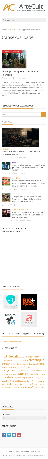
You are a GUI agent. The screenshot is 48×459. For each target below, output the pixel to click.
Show (34, 384)
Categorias (6, 414)
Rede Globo (13, 383)
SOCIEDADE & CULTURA (20, 209)
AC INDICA (5, 149)
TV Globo (39, 387)
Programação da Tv (26, 381)
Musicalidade (13, 374)
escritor (26, 364)
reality (36, 381)
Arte (3, 357)
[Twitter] (9, 435)
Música (23, 374)
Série (8, 387)
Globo (26, 367)
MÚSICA (15, 162)
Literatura (24, 370)
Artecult (11, 356)
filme (15, 367)
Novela (32, 374)
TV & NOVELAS (17, 194)
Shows (39, 384)
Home (14, 30)
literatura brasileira (38, 370)
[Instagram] (14, 435)
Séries (14, 387)
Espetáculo (33, 364)
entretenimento (9, 364)
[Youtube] (19, 435)
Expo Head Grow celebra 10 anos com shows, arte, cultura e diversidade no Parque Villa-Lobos (27, 215)
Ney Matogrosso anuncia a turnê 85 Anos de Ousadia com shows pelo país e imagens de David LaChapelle (28, 183)
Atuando (21, 357)
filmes (20, 367)
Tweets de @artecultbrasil (11, 342)
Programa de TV (28, 377)
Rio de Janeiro (25, 384)
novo (17, 377)
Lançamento (10, 370)
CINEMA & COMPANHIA (12, 51)
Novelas (40, 374)
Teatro (19, 387)
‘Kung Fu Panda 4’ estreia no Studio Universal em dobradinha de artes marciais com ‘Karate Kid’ (26, 199)
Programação (12, 380)
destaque (36, 360)
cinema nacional (18, 361)
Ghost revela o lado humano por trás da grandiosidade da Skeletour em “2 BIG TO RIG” (28, 167)
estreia (40, 363)
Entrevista (20, 364)
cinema (28, 356)
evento (4, 367)
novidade (7, 377)
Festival (9, 367)
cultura (25, 361)
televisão (27, 387)
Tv (33, 387)
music (5, 374)
